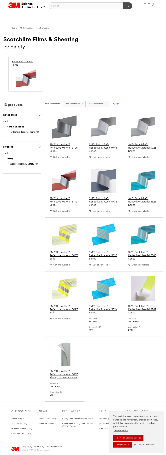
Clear (116, 104)
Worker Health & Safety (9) (24, 164)
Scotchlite (72, 104)
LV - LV (147, 4)
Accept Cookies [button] (122, 445)
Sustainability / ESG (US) (22, 434)
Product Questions (107, 419)
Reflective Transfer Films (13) (24, 132)
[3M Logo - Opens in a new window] (26, 5)
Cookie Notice (121, 430)
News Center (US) (47, 419)
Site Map (103, 429)
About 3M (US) (18, 419)
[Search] (127, 5)
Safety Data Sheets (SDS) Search (77, 419)
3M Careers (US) (19, 424)
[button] (144, 444)
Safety (96, 104)
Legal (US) (27, 447)
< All (5, 121)
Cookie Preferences (54, 447)
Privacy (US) (39, 447)
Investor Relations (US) (21, 429)
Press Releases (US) (48, 424)
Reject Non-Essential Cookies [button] (128, 438)
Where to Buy (105, 424)
